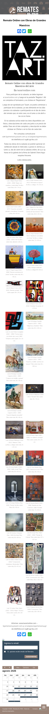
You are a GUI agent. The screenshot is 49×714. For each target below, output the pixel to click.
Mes (17, 667)
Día (34, 667)
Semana (26, 667)
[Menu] (44, 707)
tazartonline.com (26, 90)
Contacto (35, 708)
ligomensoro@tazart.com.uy (16, 137)
